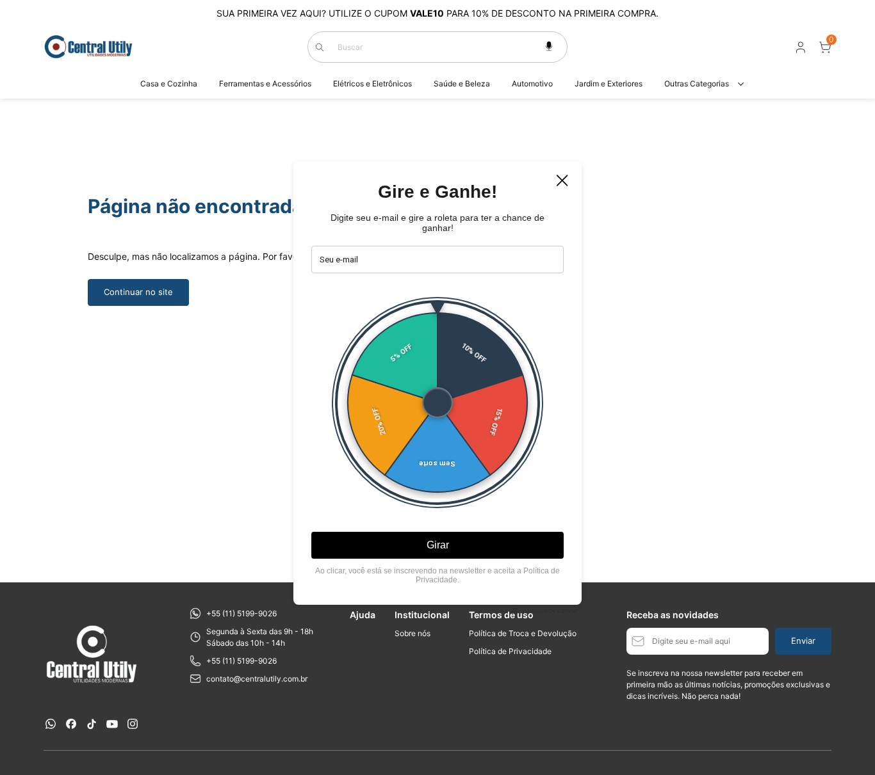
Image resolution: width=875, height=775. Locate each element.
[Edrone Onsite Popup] (437, 387)
